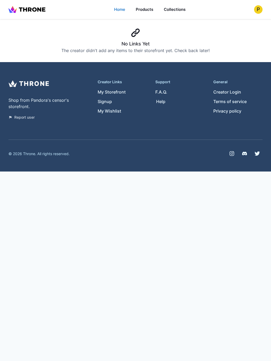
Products (144, 9)
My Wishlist (109, 111)
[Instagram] (232, 153)
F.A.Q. (161, 92)
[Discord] (244, 153)
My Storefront (112, 92)
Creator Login (227, 92)
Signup (105, 101)
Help (160, 101)
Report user (24, 117)
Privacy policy (227, 111)
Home (119, 9)
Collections (175, 9)
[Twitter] (257, 153)
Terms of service (230, 101)
